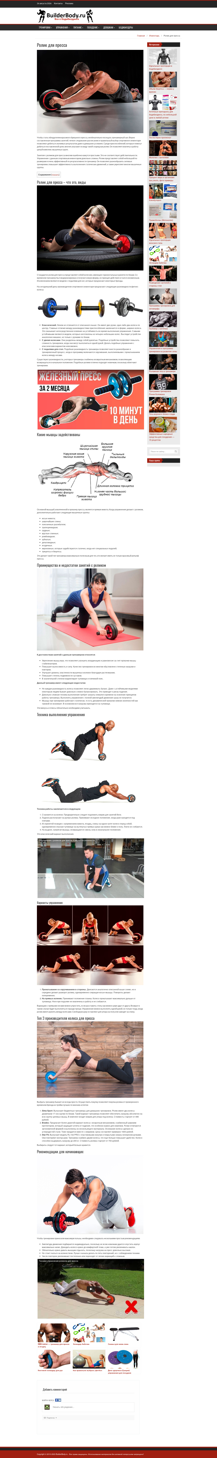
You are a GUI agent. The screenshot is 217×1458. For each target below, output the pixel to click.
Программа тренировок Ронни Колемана (160, 393)
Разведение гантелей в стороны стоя (160, 284)
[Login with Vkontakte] (59, 1400)
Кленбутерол (155, 200)
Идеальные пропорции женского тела (160, 241)
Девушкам (108, 27)
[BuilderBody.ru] (65, 15)
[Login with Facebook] (56, 1400)
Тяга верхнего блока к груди (162, 414)
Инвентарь (154, 35)
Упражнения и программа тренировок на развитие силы (163, 350)
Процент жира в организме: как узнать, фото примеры (162, 179)
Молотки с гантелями (159, 157)
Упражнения (62, 27)
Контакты (58, 3)
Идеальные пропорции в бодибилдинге (160, 67)
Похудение (92, 27)
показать (55, 175)
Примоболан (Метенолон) (161, 220)
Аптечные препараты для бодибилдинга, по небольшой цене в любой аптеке (163, 114)
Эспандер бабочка (157, 262)
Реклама (69, 3)
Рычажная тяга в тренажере (162, 371)
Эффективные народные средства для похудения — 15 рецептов (161, 436)
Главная (141, 35)
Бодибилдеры (126, 27)
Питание (77, 27)
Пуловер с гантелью (158, 328)
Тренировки (44, 27)
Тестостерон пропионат (160, 137)
